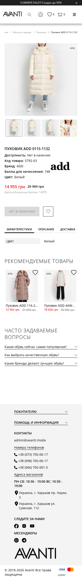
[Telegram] (24, 540)
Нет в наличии (22, 211)
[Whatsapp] (16, 540)
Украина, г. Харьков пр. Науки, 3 (43, 495)
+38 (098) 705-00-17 (33, 461)
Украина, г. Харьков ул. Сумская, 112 (37, 505)
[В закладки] (48, 212)
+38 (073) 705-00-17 (33, 454)
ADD (20, 166)
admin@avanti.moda (30, 440)
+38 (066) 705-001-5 (33, 467)
